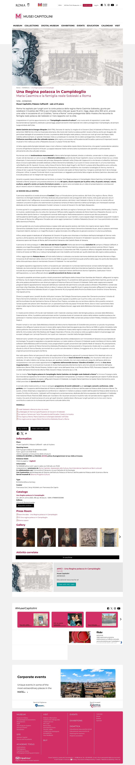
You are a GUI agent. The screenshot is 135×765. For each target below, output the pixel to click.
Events (81, 25)
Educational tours (49, 727)
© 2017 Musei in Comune (62, 759)
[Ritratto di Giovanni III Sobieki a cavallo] (88, 541)
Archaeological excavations (26, 720)
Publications (21, 747)
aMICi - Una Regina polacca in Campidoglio (78, 568)
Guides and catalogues (51, 731)
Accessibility (47, 733)
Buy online (22, 429)
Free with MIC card (40, 429)
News (98, 716)
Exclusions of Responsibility (86, 759)
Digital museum (50, 25)
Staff (18, 723)
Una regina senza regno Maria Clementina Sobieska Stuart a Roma (43, 419)
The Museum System (24, 725)
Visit (117, 25)
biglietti (33, 461)
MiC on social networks (58, 624)
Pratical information (50, 718)
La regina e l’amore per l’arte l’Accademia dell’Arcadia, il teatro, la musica (46, 414)
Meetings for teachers (77, 733)
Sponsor (99, 720)
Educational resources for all (79, 731)
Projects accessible (76, 736)
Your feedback (48, 735)
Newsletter (20, 729)
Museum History (22, 718)
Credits (98, 759)
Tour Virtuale (92, 625)
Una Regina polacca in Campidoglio (30, 495)
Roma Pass (47, 725)
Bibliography (21, 749)
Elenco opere (23, 520)
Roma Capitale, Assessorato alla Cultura (53, 468)
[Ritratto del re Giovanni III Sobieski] (25, 539)
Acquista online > (25, 506)
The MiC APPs (24, 625)
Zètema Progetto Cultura (40, 474)
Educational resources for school (81, 729)
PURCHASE (87, 5)
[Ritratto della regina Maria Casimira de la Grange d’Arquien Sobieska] (46, 540)
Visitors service (48, 722)
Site (19, 734)
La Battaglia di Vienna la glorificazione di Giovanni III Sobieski (41, 412)
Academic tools (25, 744)
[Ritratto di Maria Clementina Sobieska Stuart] (67, 540)
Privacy (74, 759)
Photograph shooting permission (28, 753)
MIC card (46, 723)
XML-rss (117, 759)
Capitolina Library (23, 751)
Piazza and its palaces (24, 739)
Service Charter (22, 727)
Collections (32, 25)
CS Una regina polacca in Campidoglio (32, 517)
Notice (98, 718)
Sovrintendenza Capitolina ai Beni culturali (85, 468)
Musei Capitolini (38, 16)
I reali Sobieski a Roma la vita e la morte (33, 409)
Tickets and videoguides (51, 720)
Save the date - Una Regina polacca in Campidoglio (37, 514)
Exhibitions (67, 25)
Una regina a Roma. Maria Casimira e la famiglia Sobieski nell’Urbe (43, 417)
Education (93, 25)
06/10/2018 (108, 639)
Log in (96, 5)
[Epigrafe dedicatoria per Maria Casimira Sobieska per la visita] (109, 544)
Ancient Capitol (22, 737)
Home (18, 88)
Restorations (21, 722)
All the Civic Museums (71, 5)
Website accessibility (107, 759)
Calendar (107, 25)
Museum (17, 25)
